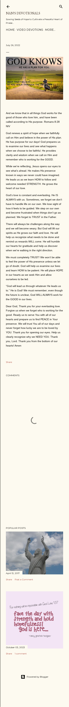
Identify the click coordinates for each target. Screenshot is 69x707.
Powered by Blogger (37, 676)
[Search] (61, 5)
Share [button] (9, 362)
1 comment (21, 653)
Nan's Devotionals (23, 13)
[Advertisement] (34, 494)
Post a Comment (24, 579)
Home (10, 29)
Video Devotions (30, 29)
